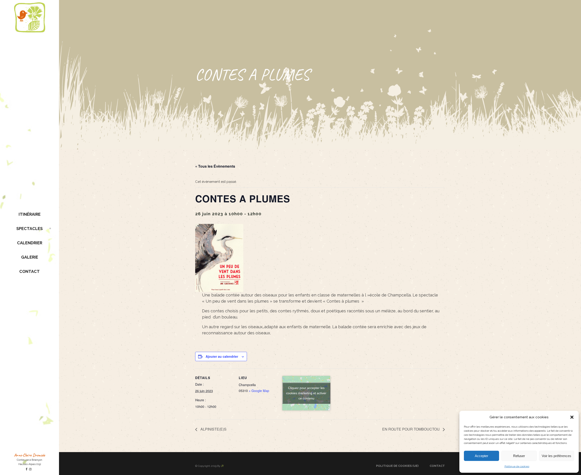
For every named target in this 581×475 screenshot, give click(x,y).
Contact (437, 466)
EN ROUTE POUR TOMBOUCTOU (411, 429)
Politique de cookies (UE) (397, 466)
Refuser (519, 456)
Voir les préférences (556, 456)
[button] (572, 417)
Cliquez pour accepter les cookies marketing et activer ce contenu (306, 393)
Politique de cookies (517, 466)
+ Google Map (259, 390)
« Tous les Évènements (215, 166)
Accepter (481, 456)
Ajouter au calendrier (222, 356)
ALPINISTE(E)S (212, 429)
